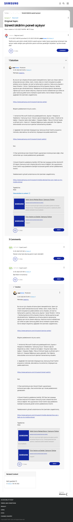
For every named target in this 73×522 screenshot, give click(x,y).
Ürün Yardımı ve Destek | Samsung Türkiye (39, 217)
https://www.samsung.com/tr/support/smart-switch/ (29, 139)
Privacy (3, 506)
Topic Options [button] (65, 17)
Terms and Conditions (8, 503)
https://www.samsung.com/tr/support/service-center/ (30, 102)
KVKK (2, 513)
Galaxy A (51, 38)
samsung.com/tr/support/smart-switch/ (34, 219)
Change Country (6, 516)
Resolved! (15, 18)
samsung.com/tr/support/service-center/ (34, 202)
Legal (3, 510)
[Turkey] (11, 3)
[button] (65, 35)
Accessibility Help (7, 500)
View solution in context (20, 193)
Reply (59, 230)
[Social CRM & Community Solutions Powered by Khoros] (63, 494)
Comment (63, 50)
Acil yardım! (11, 481)
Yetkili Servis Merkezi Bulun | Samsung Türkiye (40, 199)
